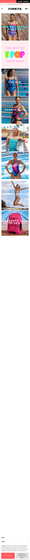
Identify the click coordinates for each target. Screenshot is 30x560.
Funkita (15, 9)
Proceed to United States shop (22, 555)
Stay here (8, 555)
